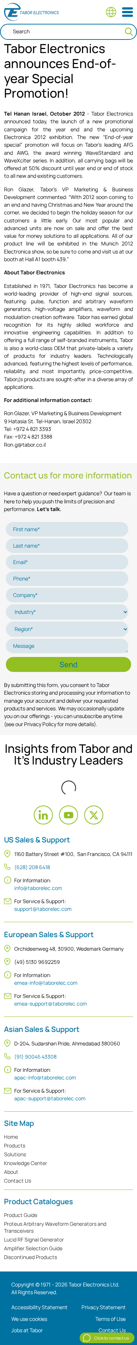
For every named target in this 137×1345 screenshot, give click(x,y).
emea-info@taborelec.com (45, 982)
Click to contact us (111, 1338)
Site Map (19, 1123)
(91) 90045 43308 (35, 1056)
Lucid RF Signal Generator (34, 1239)
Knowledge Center (25, 1163)
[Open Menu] (127, 12)
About (11, 1171)
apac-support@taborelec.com (49, 1098)
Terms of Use (110, 1318)
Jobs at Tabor (27, 1330)
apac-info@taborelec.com (45, 1077)
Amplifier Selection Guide (33, 1248)
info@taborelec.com (38, 887)
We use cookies (29, 1318)
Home (11, 1136)
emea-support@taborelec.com (50, 1003)
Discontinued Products (30, 1257)
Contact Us (17, 1180)
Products (14, 1145)
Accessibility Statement (39, 1307)
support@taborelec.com (43, 908)
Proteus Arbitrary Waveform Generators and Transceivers (55, 1227)
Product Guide (20, 1214)
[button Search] (128, 31)
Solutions (15, 1154)
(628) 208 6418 (32, 867)
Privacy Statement (103, 1307)
